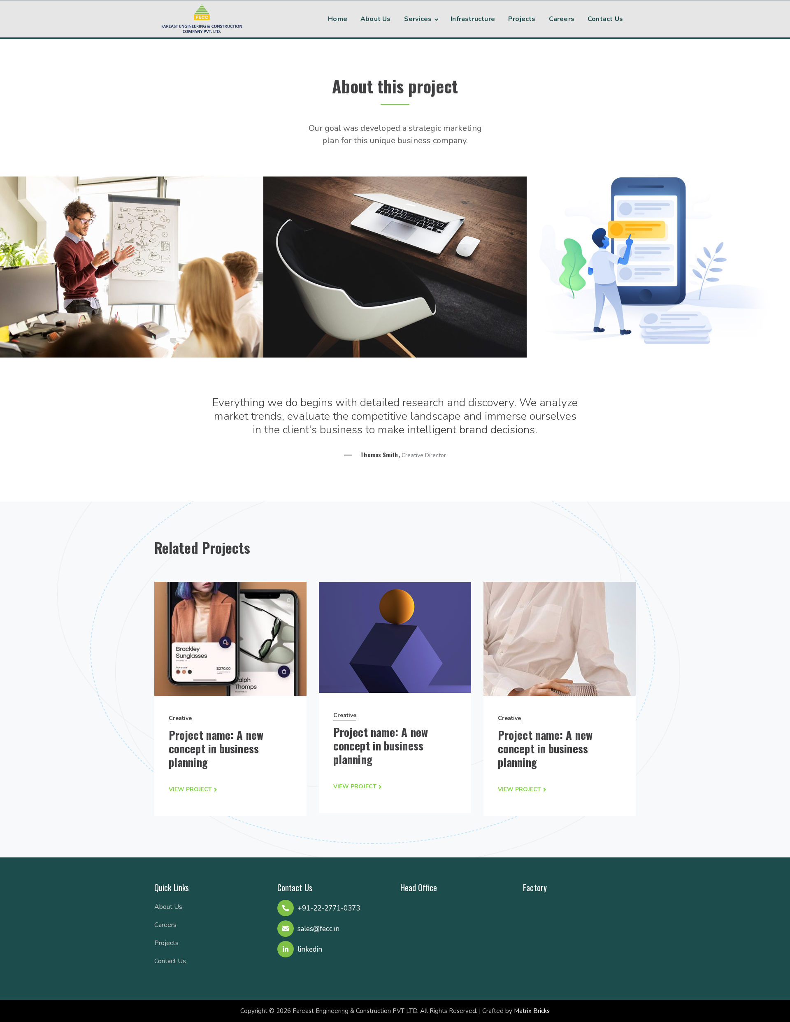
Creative (180, 718)
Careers (165, 924)
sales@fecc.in (318, 929)
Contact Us (170, 961)
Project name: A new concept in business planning (216, 748)
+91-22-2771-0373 (328, 908)
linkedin (309, 949)
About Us (168, 906)
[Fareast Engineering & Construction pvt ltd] (201, 18)
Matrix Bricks (532, 1011)
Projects (166, 943)
